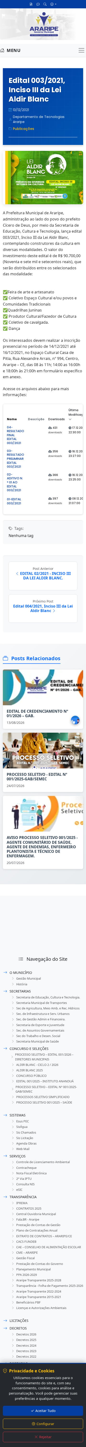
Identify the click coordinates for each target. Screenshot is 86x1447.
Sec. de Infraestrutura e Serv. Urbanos (43, 1014)
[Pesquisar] (45, 4)
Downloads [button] (56, 419)
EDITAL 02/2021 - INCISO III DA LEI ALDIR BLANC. (45, 576)
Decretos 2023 (26, 1351)
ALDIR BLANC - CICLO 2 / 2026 (37, 1065)
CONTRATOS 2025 (28, 1208)
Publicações (23, 128)
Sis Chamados (26, 1132)
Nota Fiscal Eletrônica (31, 1173)
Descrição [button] (36, 419)
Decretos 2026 (26, 1334)
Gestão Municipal (28, 978)
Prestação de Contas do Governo (39, 1264)
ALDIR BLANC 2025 (29, 1070)
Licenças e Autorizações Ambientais (41, 1308)
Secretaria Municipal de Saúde (37, 1041)
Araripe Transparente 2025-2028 (38, 1280)
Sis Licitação (24, 1138)
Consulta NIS (25, 1184)
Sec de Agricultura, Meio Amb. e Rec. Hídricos (48, 1008)
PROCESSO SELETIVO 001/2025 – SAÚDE (44, 1102)
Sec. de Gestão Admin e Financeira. (40, 1019)
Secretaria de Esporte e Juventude (40, 1025)
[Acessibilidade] (53, 4)
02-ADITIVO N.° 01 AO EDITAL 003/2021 (15, 482)
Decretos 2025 (26, 1340)
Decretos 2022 (26, 1356)
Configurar (45, 1423)
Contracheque (26, 1168)
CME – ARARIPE (27, 1252)
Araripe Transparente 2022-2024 (38, 1291)
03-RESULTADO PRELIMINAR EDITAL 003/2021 (15, 459)
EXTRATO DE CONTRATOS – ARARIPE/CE (44, 1236)
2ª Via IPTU (24, 1178)
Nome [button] (12, 419)
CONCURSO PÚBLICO (31, 1076)
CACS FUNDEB (26, 1241)
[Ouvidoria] (38, 4)
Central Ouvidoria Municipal (36, 1214)
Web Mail (22, 1149)
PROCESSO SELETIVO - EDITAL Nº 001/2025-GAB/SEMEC (37, 777)
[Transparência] (31, 4)
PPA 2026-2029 (26, 1275)
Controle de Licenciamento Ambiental (43, 1162)
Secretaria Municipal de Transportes (41, 1003)
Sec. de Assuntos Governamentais (40, 1030)
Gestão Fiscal (25, 1258)
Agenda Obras (26, 1143)
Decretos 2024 (26, 1345)
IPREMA (21, 1203)
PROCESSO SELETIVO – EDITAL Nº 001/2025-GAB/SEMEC (46, 1089)
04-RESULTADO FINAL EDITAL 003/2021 (15, 435)
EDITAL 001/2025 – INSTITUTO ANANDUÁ (45, 1081)
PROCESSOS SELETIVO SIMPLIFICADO (43, 1097)
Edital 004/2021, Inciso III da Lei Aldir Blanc (43, 608)
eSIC (19, 1189)
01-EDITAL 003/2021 (14, 501)
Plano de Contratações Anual (36, 1230)
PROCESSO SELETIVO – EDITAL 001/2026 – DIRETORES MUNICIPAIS (44, 1056)
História (21, 984)
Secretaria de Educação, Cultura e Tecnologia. (48, 997)
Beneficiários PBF (28, 1302)
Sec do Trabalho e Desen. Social (38, 1036)
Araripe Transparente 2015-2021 (38, 1297)
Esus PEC (22, 1121)
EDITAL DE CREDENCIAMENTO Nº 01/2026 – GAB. (37, 713)
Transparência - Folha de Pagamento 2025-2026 (49, 1285)
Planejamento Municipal (33, 1269)
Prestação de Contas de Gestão (38, 1225)
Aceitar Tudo (45, 1410)
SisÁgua (21, 1127)
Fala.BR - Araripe (27, 1219)
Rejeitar (45, 1437)
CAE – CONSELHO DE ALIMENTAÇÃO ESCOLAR (48, 1247)
